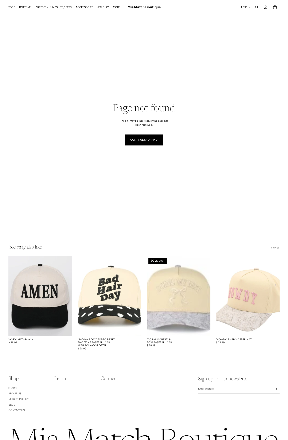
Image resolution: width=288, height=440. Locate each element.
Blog (12, 404)
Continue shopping (144, 139)
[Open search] (256, 7)
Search (13, 388)
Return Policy (18, 399)
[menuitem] (116, 7)
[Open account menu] (265, 7)
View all (275, 247)
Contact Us (16, 410)
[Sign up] (276, 389)
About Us (14, 393)
